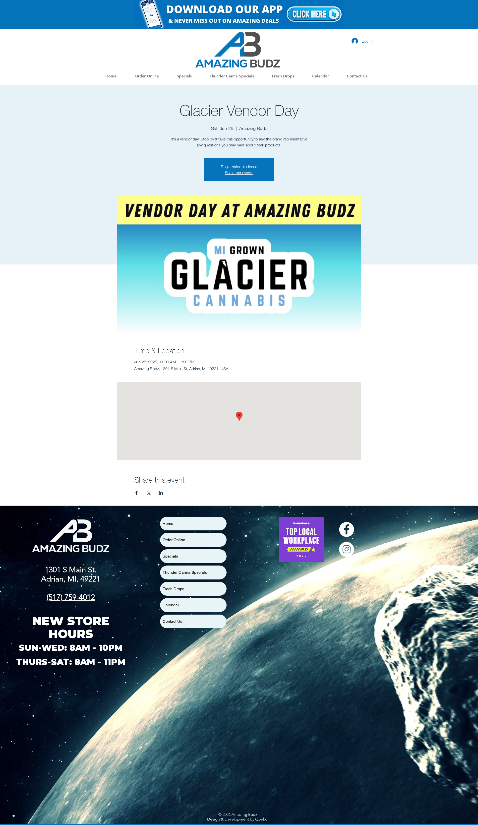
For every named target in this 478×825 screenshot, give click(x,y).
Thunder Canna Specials (185, 572)
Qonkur (262, 819)
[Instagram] (346, 549)
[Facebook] (346, 529)
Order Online (174, 539)
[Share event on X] (148, 493)
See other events (239, 172)
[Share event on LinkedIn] (161, 493)
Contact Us (172, 621)
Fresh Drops (173, 588)
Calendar (171, 605)
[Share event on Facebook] (136, 493)
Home (168, 523)
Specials (170, 556)
